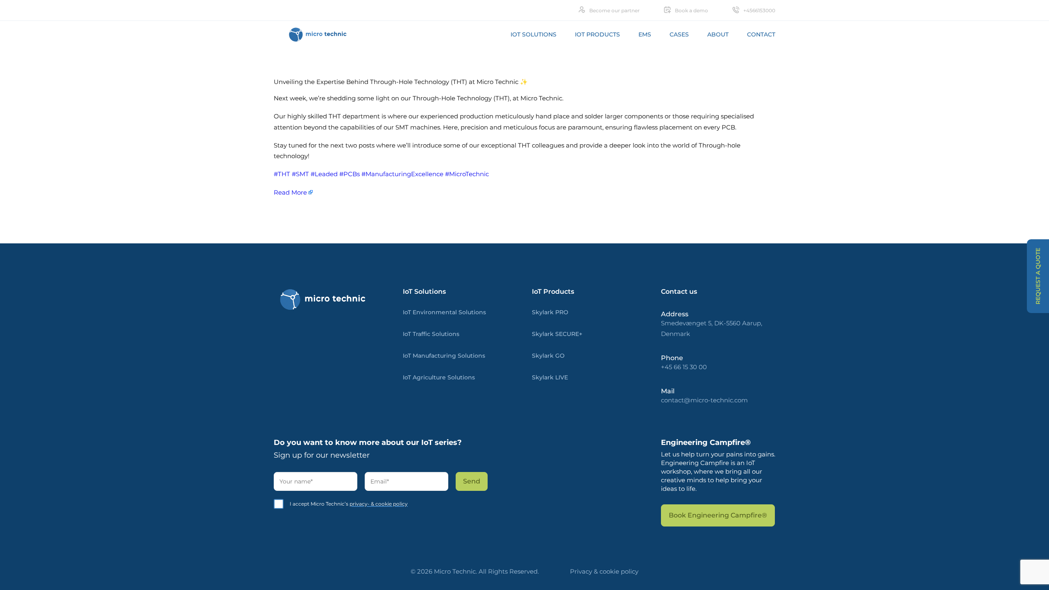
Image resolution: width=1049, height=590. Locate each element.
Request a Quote (1038, 276)
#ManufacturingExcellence (402, 174)
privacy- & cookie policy (379, 504)
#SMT (300, 174)
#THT (282, 174)
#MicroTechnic (467, 174)
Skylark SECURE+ (557, 334)
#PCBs (349, 174)
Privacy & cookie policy (604, 571)
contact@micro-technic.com (704, 400)
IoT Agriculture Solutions (439, 377)
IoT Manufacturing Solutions (444, 355)
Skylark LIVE (550, 377)
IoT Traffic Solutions (431, 334)
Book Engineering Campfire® (718, 515)
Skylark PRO (550, 312)
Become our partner (614, 10)
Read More (290, 192)
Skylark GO (548, 355)
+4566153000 (759, 10)
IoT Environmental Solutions (444, 312)
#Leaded (324, 174)
